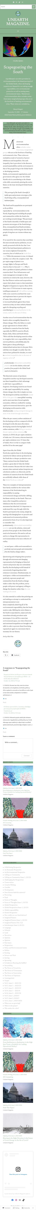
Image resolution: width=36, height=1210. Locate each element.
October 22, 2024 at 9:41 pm (12, 681)
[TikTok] (19, 2)
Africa (22, 267)
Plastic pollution (16, 115)
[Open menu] (18, 31)
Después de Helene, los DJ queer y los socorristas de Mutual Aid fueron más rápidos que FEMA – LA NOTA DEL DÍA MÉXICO (18, 677)
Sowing (6, 958)
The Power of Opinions (12, 975)
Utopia (6, 980)
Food (6, 897)
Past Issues (7, 943)
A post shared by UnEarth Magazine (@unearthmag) (20, 1193)
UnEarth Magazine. (18, 22)
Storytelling (8, 965)
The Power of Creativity (12, 968)
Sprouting (7, 960)
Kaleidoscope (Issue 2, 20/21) (14, 925)
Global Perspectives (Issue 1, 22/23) (16, 907)
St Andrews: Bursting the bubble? (15, 963)
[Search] (34, 7)
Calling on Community (12, 875)
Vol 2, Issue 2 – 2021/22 (12, 983)
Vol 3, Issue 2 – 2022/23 (12, 988)
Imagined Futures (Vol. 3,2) (13, 923)
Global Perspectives (10, 905)
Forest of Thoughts (10, 900)
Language (7, 928)
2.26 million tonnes (25, 291)
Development (9, 890)
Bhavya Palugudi (18, 109)
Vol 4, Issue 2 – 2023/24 (12, 993)
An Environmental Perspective (14, 872)
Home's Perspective (10, 912)
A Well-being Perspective (12, 867)
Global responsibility (11, 910)
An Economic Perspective (12, 870)
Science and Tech (10, 955)
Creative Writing (7, 820)
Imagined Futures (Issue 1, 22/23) (15, 920)
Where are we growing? (12, 1003)
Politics (6, 950)
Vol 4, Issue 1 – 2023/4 (12, 991)
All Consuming (7, 823)
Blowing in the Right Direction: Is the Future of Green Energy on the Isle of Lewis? (18, 1139)
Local (6, 933)
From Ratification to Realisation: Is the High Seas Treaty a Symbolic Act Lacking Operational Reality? (17, 791)
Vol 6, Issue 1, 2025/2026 (15, 788)
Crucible (15, 61)
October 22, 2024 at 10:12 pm (12, 713)
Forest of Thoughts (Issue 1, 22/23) (16, 902)
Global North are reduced (14, 480)
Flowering (7, 895)
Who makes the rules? (11, 1008)
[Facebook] (13, 2)
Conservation (9, 882)
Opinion (20, 61)
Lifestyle (7, 930)
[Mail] (22, 2)
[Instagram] (16, 2)
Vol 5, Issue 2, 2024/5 (11, 998)
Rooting (7, 953)
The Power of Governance (13, 970)
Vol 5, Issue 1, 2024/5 (11, 996)
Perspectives (8, 945)
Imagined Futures (10, 918)
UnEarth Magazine (8, 794)
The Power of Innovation (12, 973)
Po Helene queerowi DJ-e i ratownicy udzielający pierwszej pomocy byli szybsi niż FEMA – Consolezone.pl (17, 709)
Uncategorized (9, 978)
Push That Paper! (8, 853)
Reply (4, 702)
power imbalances (26, 115)
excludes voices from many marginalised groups (18, 149)
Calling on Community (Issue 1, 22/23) (17, 877)
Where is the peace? (11, 1006)
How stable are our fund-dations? (15, 915)
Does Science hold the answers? (14, 892)
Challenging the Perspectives (14, 880)
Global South (8, 115)
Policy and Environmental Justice (15, 948)
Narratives (7, 935)
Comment (27, 755)
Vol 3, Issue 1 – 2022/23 (12, 985)
